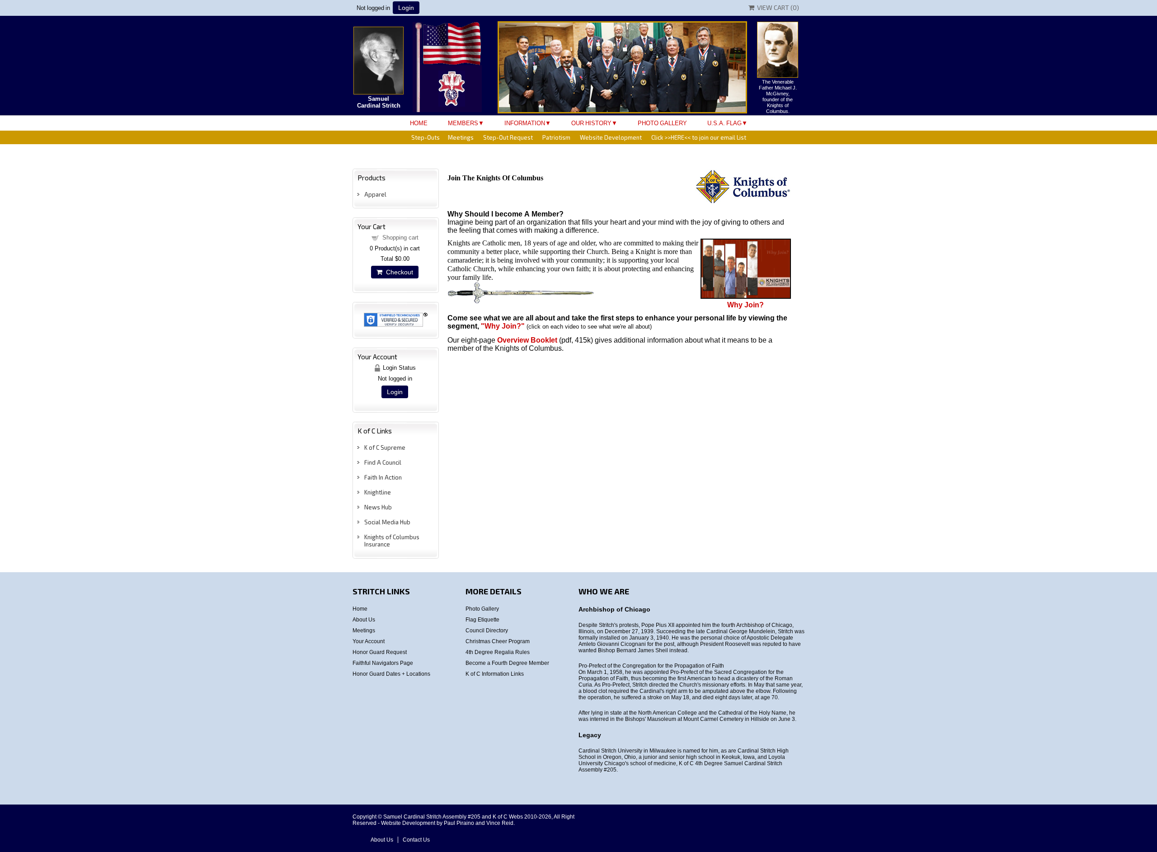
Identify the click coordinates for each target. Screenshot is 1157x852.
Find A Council (382, 462)
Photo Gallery (662, 123)
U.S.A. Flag (724, 123)
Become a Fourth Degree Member (507, 663)
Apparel (375, 194)
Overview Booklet (527, 340)
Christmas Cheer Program (498, 641)
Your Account (369, 641)
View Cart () (776, 7)
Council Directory (487, 630)
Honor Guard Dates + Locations (391, 674)
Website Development (611, 137)
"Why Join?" (502, 326)
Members (463, 123)
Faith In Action (383, 477)
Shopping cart (400, 237)
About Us (364, 620)
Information (524, 123)
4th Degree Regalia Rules (498, 652)
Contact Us (416, 840)
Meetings (461, 137)
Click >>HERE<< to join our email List (698, 137)
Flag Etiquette (482, 620)
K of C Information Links (495, 674)
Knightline (377, 492)
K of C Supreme (384, 447)
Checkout (397, 272)
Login (406, 8)
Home (419, 123)
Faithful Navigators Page (383, 663)
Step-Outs (425, 137)
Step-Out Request (508, 137)
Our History (591, 123)
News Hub (378, 507)
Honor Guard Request (380, 652)
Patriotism (556, 137)
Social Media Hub (387, 522)
